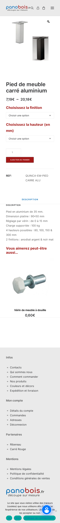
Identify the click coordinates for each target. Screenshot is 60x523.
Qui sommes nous (21, 372)
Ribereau (15, 444)
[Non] (56, 511)
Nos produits (18, 381)
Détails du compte (21, 410)
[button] (52, 8)
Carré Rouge (18, 449)
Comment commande (23, 376)
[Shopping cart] (42, 7)
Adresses (16, 420)
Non (18, 518)
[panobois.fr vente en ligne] (18, 7)
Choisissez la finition (24, 108)
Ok (9, 518)
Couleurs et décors (22, 386)
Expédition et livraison (24, 390)
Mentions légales (20, 469)
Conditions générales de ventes (30, 478)
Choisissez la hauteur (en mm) (28, 127)
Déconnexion (18, 424)
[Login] (36, 7)
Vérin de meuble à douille (30, 310)
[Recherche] (28, 7)
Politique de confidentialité (27, 473)
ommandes (19, 415)
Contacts (16, 367)
